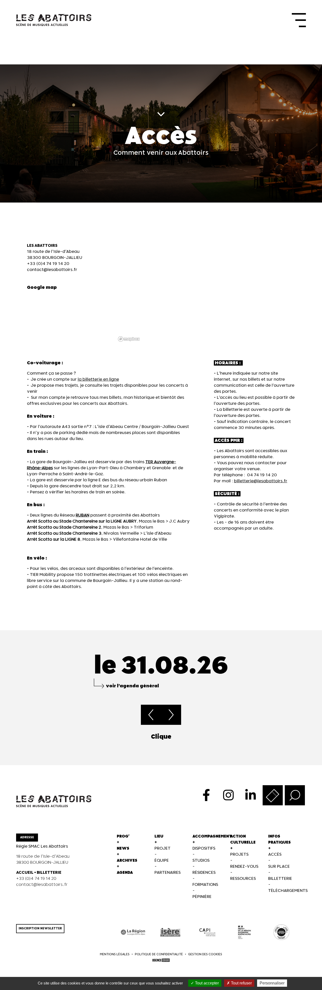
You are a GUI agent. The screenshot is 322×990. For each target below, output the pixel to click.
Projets (239, 854)
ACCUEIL (24, 872)
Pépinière (202, 896)
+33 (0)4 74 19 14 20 (48, 263)
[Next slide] (306, 736)
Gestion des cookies (205, 954)
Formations (205, 884)
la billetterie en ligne (98, 379)
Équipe (161, 860)
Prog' (123, 836)
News (123, 848)
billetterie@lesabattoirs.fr (260, 481)
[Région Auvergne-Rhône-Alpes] (133, 932)
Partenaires (167, 872)
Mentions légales (115, 954)
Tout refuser (241, 983)
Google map (42, 287)
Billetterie (280, 878)
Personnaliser (272, 983)
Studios (201, 860)
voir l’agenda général (132, 686)
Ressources (243, 878)
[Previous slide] (16, 736)
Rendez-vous (244, 866)
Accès (274, 854)
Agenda (125, 872)
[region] (205, 293)
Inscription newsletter (40, 928)
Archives (127, 860)
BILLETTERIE (49, 872)
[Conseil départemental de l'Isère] (170, 932)
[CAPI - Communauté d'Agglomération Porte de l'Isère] (207, 932)
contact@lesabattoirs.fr (52, 269)
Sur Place (279, 866)
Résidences (204, 872)
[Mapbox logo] (129, 339)
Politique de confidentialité (159, 954)
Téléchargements (288, 890)
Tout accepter (206, 983)
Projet (162, 848)
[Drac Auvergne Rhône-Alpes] (244, 932)
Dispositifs (203, 848)
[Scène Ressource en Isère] (281, 932)
